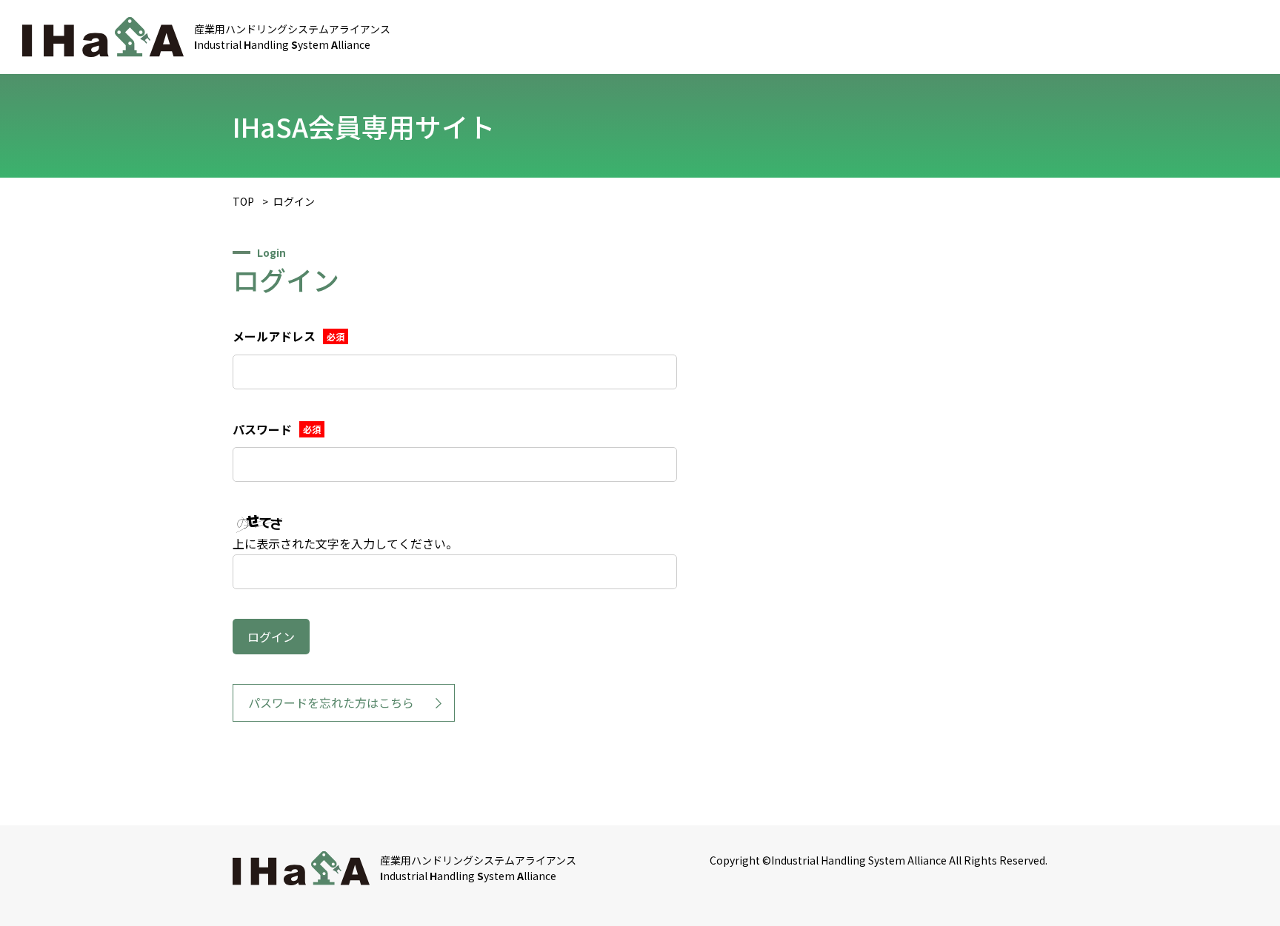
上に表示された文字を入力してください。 (345, 543)
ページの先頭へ (1243, 889)
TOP (243, 201)
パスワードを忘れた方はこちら (331, 702)
